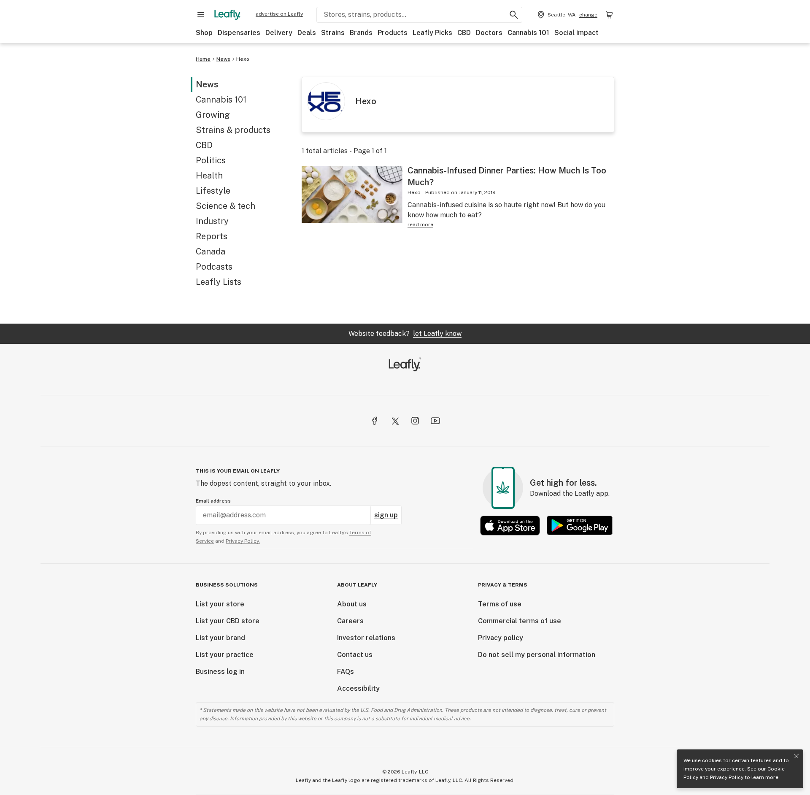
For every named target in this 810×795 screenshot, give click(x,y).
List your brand (220, 638)
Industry (212, 221)
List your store (220, 604)
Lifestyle (213, 191)
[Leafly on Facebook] (374, 420)
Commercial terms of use (519, 621)
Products (393, 33)
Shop (204, 33)
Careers (350, 621)
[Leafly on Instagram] (415, 421)
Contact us (355, 655)
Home (203, 59)
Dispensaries (239, 33)
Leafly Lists (218, 282)
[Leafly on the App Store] (510, 525)
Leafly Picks (432, 33)
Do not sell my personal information (536, 655)
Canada (210, 251)
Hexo (242, 59)
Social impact (576, 33)
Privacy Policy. (243, 541)
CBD (464, 33)
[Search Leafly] (513, 15)
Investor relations (366, 638)
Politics (211, 160)
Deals (306, 33)
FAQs (345, 672)
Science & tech (225, 206)
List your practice (225, 655)
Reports (211, 236)
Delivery (278, 33)
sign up (386, 515)
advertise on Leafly (279, 14)
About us (352, 604)
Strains (333, 33)
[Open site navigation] (201, 15)
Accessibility (358, 688)
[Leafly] (227, 15)
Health (209, 175)
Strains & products (233, 130)
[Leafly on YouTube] (435, 421)
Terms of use (499, 604)
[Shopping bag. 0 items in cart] (609, 15)
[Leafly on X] (395, 421)
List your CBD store (227, 621)
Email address (213, 501)
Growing (213, 115)
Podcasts (214, 267)
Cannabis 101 (528, 33)
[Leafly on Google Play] (580, 525)
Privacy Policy (726, 777)
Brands (361, 33)
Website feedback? (405, 334)
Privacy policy (500, 638)
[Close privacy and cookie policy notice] (796, 756)
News (223, 59)
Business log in (220, 672)
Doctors (489, 33)
